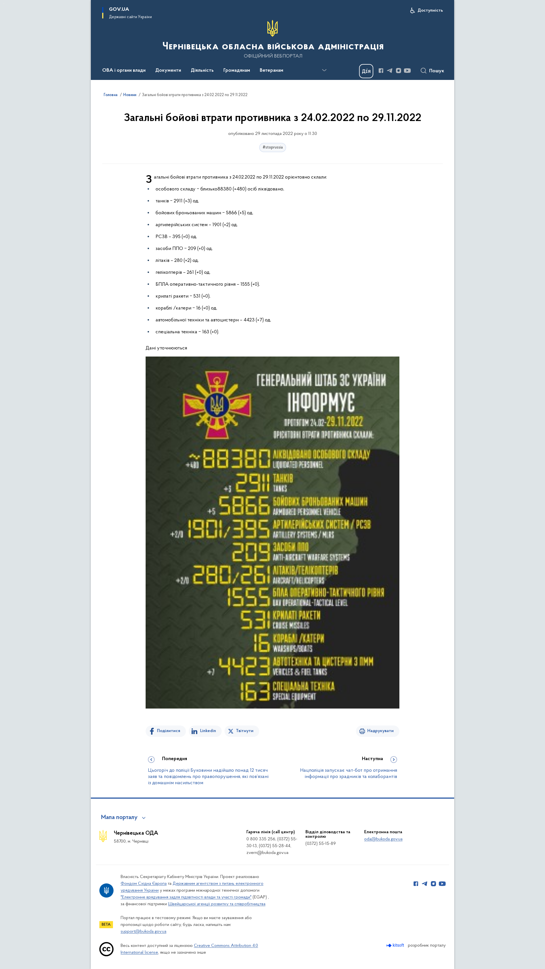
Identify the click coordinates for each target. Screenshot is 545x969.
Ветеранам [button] (271, 70)
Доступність (430, 10)
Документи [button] (168, 70)
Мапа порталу (119, 818)
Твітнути (244, 731)
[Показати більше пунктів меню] (324, 70)
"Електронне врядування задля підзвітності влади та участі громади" (186, 897)
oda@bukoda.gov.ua (383, 839)
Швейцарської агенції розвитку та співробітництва (216, 904)
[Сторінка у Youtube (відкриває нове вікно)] (407, 70)
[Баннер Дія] (366, 71)
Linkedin (208, 731)
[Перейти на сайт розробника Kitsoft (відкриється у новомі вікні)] (396, 945)
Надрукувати (380, 731)
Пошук (436, 71)
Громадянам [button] (236, 70)
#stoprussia (273, 147)
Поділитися (168, 731)
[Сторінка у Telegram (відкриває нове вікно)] (389, 70)
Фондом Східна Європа (144, 883)
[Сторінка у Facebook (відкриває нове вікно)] (381, 70)
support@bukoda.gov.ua (143, 931)
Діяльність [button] (202, 70)
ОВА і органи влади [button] (124, 70)
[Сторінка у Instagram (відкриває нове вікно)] (398, 70)
